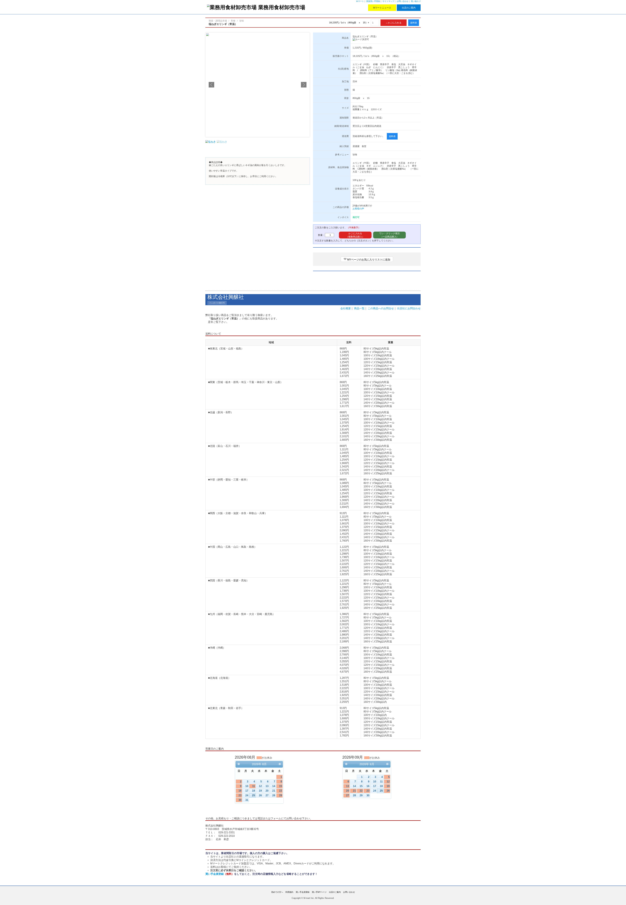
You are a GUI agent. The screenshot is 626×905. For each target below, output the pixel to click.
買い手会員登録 (219, 873)
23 (239, 795)
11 (253, 786)
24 (246, 795)
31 (246, 800)
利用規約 (289, 892)
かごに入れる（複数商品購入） (355, 235)
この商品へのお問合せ (381, 308)
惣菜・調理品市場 (218, 20)
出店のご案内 (409, 7)
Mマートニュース (382, 7)
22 (280, 790)
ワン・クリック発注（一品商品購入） (389, 235)
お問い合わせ (402, 1)
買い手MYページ (319, 892)
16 (239, 790)
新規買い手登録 (373, 1)
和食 (233, 20)
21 (273, 790)
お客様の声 (358, 208)
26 (260, 795)
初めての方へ (277, 892)
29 (280, 795)
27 (267, 795)
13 (267, 786)
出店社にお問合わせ (409, 308)
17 (246, 790)
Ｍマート (360, 1)
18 (253, 790)
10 (246, 786)
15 (280, 786)
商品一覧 (359, 308)
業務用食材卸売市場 (281, 7)
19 (260, 790)
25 (253, 795)
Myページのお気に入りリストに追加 (366, 259)
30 (239, 800)
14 (273, 786)
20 (267, 790)
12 (260, 786)
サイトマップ (388, 1)
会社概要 (345, 308)
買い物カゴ (416, 1)
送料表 (413, 22)
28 (273, 795)
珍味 (241, 20)
